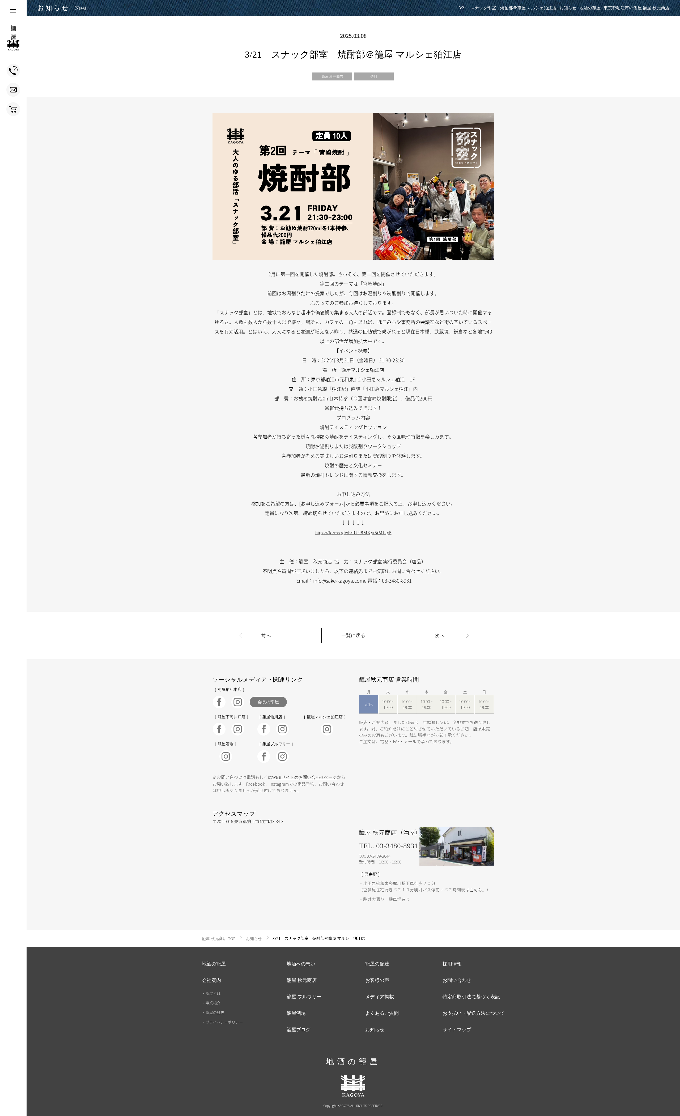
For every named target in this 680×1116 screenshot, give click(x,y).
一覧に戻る (353, 635)
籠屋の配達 (377, 964)
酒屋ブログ (299, 1029)
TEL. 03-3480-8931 (388, 846)
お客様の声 (377, 980)
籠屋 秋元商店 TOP (218, 939)
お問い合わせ (457, 980)
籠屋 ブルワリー (304, 996)
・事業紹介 (211, 1003)
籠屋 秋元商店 (332, 76)
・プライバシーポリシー (222, 1022)
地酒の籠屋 (214, 964)
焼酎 (373, 76)
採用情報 (452, 964)
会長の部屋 (268, 702)
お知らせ (254, 939)
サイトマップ (457, 1029)
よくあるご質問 (382, 1013)
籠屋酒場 (296, 1013)
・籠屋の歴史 (213, 1012)
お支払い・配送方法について (474, 1013)
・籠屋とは (211, 993)
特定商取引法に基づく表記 (471, 996)
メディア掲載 (379, 996)
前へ (266, 635)
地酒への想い (301, 964)
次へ (440, 635)
